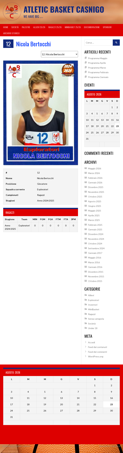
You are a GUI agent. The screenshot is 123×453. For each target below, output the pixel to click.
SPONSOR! (107, 27)
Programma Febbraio (98, 72)
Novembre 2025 (96, 192)
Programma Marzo (97, 67)
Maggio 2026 (94, 168)
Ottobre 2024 (95, 243)
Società (15, 27)
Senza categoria (96, 318)
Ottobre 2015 (95, 281)
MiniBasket (93, 309)
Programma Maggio (97, 58)
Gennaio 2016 (95, 267)
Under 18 (92, 328)
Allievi (91, 295)
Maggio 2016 (94, 257)
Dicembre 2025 (95, 187)
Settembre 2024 (96, 248)
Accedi (91, 342)
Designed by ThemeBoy (110, 446)
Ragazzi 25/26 (55, 27)
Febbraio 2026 (95, 178)
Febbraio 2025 (95, 224)
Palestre (26, 27)
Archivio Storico (11, 33)
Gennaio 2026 (95, 182)
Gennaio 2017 (95, 253)
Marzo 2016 (94, 262)
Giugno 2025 (94, 206)
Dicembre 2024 (95, 234)
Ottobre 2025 (95, 196)
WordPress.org (95, 356)
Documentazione (92, 27)
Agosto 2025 (94, 201)
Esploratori (93, 300)
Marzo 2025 (94, 220)
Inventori (92, 304)
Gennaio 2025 (95, 229)
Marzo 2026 (94, 173)
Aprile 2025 (94, 215)
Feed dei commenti (97, 351)
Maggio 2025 (94, 210)
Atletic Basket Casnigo (64, 9)
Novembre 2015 (96, 276)
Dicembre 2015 (95, 271)
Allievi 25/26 (39, 27)
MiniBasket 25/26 (73, 27)
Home (5, 27)
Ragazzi (91, 314)
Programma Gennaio (98, 77)
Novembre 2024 (96, 239)
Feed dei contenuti (97, 347)
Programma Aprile (97, 62)
